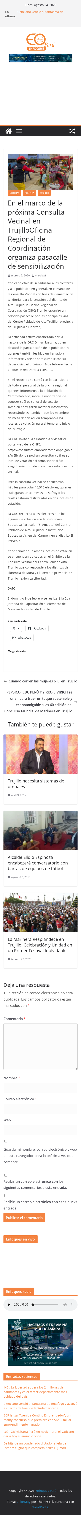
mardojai (40, 275)
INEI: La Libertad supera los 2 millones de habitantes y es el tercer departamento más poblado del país (44, 12)
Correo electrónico (20, 1099)
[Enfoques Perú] (8, 131)
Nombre (11, 1078)
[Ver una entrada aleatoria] (72, 131)
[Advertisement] (40, 96)
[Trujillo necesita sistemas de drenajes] (40, 737)
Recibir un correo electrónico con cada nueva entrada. (40, 1205)
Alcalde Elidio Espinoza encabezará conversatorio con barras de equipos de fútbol (38, 862)
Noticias (14, 192)
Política (29, 192)
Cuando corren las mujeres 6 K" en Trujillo (43, 681)
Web (7, 1120)
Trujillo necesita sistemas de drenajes (36, 783)
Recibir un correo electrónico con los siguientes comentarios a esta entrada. (35, 1184)
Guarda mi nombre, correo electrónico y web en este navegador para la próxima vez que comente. (40, 1155)
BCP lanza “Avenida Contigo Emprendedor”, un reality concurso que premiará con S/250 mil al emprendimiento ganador (37, 1419)
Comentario (14, 1018)
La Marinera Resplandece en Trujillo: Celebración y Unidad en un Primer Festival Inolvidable (40, 944)
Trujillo (44, 192)
